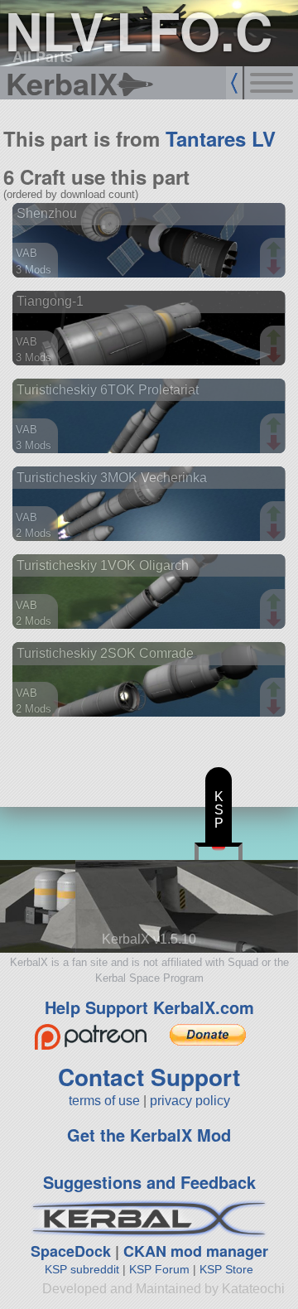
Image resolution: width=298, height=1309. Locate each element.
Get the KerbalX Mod (149, 1135)
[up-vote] (276, 251)
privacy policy (190, 1101)
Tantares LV (221, 138)
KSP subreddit (82, 1269)
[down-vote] (276, 267)
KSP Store (226, 1269)
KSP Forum (159, 1269)
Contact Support (149, 1077)
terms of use (104, 1101)
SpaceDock (71, 1251)
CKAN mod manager (195, 1251)
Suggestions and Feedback (149, 1182)
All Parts (42, 56)
